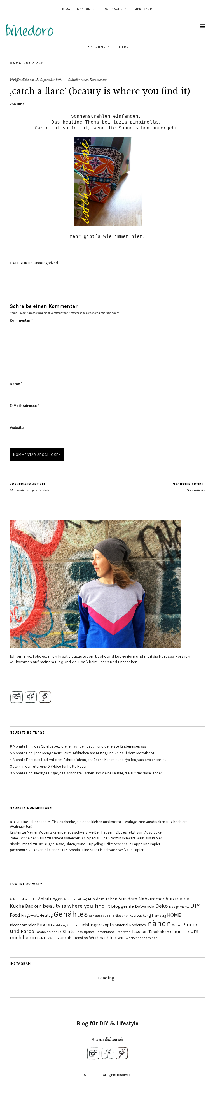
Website (17, 427)
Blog (66, 9)
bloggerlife (122, 906)
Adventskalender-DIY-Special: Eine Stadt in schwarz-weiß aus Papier (107, 838)
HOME (174, 915)
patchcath (19, 850)
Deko (161, 906)
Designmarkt (179, 907)
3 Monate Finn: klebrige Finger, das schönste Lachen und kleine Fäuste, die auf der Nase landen (86, 773)
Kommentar (21, 320)
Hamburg (159, 916)
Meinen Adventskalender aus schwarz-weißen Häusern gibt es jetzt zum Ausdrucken (95, 832)
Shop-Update (85, 932)
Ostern (176, 925)
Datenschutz (115, 9)
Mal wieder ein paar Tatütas (30, 487)
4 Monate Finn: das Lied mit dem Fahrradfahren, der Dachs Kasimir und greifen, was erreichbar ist (88, 760)
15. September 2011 (48, 80)
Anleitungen (50, 898)
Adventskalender (23, 899)
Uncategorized (27, 63)
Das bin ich (87, 9)
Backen (33, 906)
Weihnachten (102, 937)
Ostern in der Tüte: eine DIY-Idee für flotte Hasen (48, 766)
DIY (13, 822)
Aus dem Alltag (75, 899)
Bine (20, 104)
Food (15, 915)
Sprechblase (104, 932)
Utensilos (80, 938)
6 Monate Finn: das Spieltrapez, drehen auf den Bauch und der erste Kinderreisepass (78, 746)
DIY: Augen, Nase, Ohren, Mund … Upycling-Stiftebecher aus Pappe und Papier (99, 844)
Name (16, 384)
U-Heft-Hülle (179, 932)
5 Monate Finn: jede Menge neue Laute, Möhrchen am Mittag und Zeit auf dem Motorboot (82, 753)
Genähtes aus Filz (101, 916)
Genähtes (71, 914)
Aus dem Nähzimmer (141, 898)
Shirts (68, 931)
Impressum (143, 9)
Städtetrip (123, 932)
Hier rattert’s (189, 487)
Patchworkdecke (48, 932)
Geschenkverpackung (133, 915)
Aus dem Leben (102, 898)
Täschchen (159, 931)
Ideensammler (23, 925)
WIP (121, 937)
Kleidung (59, 925)
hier (136, 236)
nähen (159, 923)
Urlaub (65, 937)
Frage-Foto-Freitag (37, 915)
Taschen (140, 931)
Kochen (72, 925)
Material (121, 925)
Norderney (137, 925)
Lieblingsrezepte (96, 924)
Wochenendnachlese (141, 938)
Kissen (44, 924)
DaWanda (144, 906)
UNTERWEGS (49, 938)
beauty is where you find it (76, 906)
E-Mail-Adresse (24, 406)
